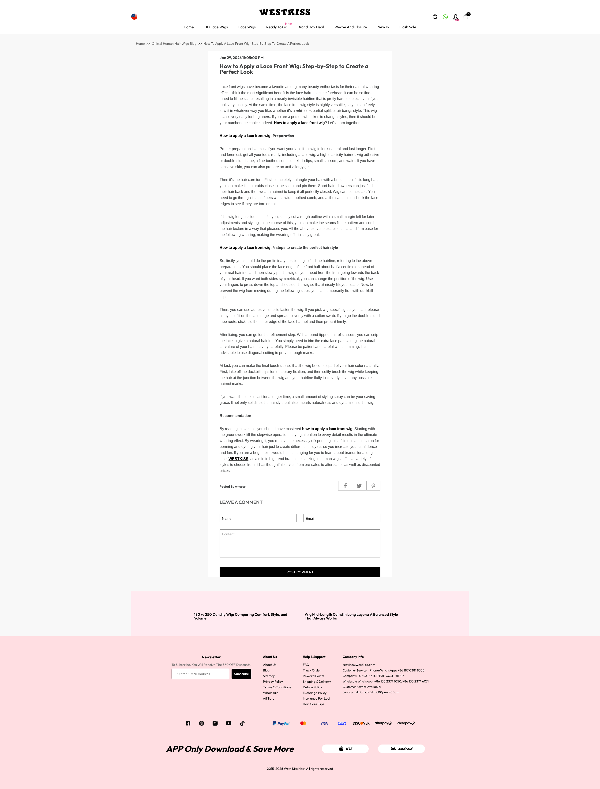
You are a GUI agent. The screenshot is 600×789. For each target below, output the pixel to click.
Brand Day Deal (311, 27)
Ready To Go (276, 27)
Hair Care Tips (313, 704)
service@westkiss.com (359, 665)
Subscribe (241, 674)
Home (189, 27)
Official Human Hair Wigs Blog (174, 43)
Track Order (312, 670)
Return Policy (312, 687)
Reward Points (313, 676)
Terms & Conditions (277, 687)
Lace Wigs (247, 27)
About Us (269, 665)
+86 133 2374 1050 (387, 681)
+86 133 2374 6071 (415, 681)
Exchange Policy (314, 693)
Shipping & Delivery (317, 681)
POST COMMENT (300, 572)
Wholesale (270, 693)
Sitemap (269, 676)
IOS (349, 748)
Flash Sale (407, 27)
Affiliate (268, 698)
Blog (266, 670)
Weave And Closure (350, 27)
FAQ (306, 665)
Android (405, 748)
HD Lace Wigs (216, 27)
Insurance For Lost (316, 698)
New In (383, 27)
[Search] (435, 17)
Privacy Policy (273, 681)
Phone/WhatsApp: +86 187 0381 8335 (397, 670)
